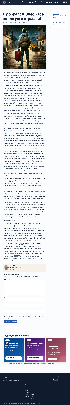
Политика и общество (58, 24)
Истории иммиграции (15, 2)
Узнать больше (52, 359)
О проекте (36, 2)
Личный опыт (56, 25)
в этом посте (17, 255)
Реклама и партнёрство (29, 394)
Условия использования (29, 396)
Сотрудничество (49, 2)
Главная (9, 2)
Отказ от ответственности (30, 398)
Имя (5, 297)
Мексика (55, 19)
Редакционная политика (29, 382)
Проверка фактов (28, 392)
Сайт (5, 308)
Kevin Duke (14, 22)
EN (66, 2)
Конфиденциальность (29, 386)
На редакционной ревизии (59, 22)
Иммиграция (31, 2)
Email (5, 303)
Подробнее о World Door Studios (33, 358)
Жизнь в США (23, 2)
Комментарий (7, 279)
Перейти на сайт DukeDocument (10, 358)
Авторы (26, 390)
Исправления (27, 384)
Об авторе (42, 2)
